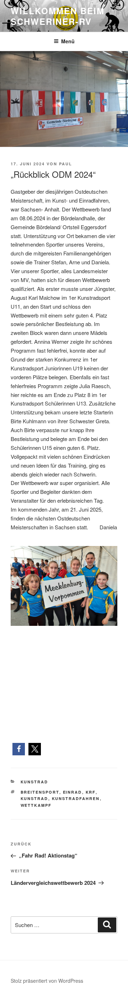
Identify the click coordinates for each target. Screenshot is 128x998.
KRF (91, 792)
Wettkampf (36, 805)
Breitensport (40, 792)
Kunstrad (34, 781)
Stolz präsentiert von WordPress (47, 980)
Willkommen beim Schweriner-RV (58, 16)
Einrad (72, 792)
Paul (65, 163)
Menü (68, 41)
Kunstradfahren (76, 798)
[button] (18, 749)
